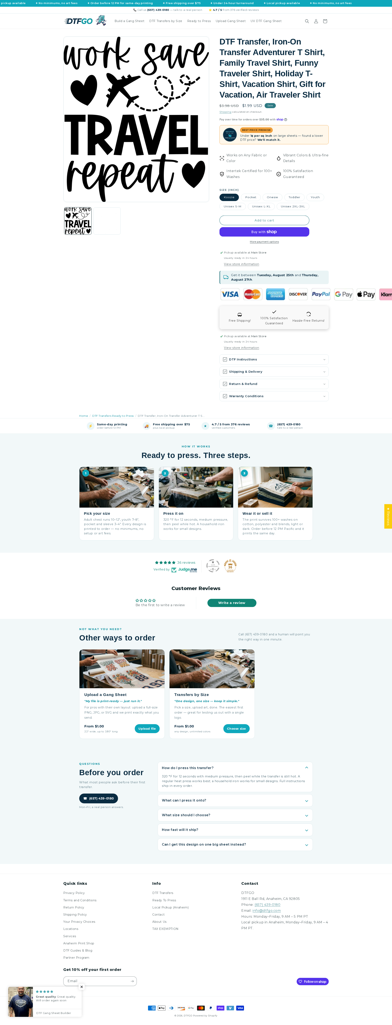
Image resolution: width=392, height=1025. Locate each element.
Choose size (236, 728)
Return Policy (73, 907)
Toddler (294, 197)
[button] (307, 21)
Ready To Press (164, 900)
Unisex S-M (233, 206)
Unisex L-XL (261, 206)
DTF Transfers (162, 893)
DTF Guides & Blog (77, 950)
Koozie (229, 197)
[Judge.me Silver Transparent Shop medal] (212, 565)
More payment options (264, 241)
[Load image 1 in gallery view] (77, 221)
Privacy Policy (74, 893)
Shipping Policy (75, 914)
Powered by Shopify (205, 1015)
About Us (159, 922)
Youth (315, 197)
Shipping (225, 111)
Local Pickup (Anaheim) (170, 907)
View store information (241, 264)
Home (83, 415)
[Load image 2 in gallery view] (107, 221)
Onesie (272, 197)
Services (69, 936)
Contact (158, 914)
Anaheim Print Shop (78, 943)
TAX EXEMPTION (165, 929)
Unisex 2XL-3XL (293, 206)
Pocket (250, 197)
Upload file (147, 728)
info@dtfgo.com (267, 911)
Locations (70, 929)
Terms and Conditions (80, 900)
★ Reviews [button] (388, 516)
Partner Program (76, 957)
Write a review (231, 603)
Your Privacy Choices (79, 922)
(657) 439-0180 (98, 798)
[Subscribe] (132, 981)
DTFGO (188, 1015)
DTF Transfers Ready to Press (113, 415)
